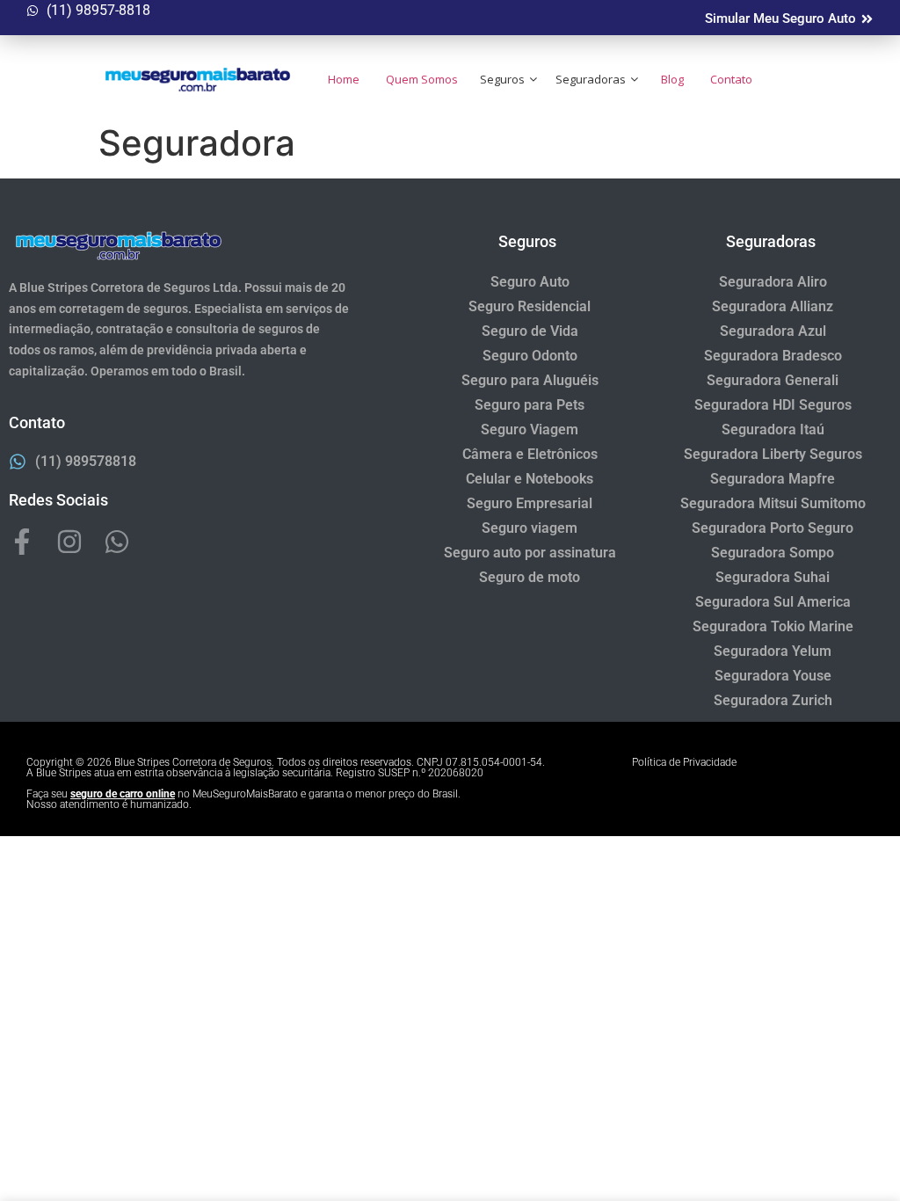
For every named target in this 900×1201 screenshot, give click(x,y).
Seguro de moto (529, 577)
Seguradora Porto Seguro (772, 528)
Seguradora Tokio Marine (773, 626)
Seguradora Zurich (773, 700)
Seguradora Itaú (773, 429)
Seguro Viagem (529, 429)
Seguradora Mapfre (772, 478)
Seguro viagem (529, 528)
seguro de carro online (122, 794)
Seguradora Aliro (773, 281)
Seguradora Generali (772, 380)
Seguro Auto (530, 281)
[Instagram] (69, 541)
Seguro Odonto (530, 355)
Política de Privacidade (684, 762)
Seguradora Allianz (772, 306)
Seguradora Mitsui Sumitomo (773, 503)
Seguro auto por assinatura (530, 552)
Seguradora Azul (773, 331)
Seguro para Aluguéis (530, 380)
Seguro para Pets (529, 405)
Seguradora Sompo (772, 552)
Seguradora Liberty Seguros (773, 454)
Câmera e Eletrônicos (530, 454)
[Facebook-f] (22, 541)
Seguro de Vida (530, 331)
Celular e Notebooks (529, 478)
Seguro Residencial (529, 306)
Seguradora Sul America (773, 601)
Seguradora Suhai (772, 577)
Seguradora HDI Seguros (773, 405)
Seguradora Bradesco (773, 355)
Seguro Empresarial (529, 503)
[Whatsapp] (117, 541)
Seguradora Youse (773, 675)
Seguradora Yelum (772, 651)
